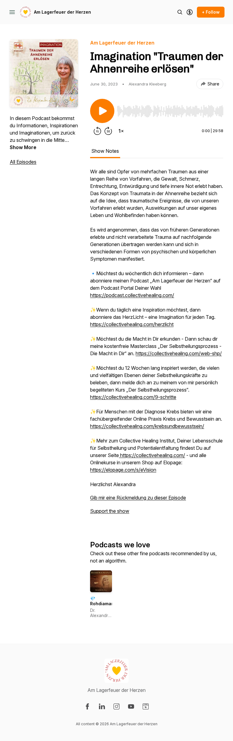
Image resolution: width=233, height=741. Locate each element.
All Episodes (23, 162)
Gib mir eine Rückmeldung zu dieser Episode (138, 498)
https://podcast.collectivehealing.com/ (132, 295)
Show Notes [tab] (105, 151)
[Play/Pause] (102, 111)
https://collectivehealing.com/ (152, 455)
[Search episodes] (179, 12)
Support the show (109, 511)
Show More (23, 147)
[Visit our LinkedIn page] (102, 706)
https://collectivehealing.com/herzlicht (132, 324)
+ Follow (211, 12)
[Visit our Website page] (146, 706)
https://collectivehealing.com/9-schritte (133, 397)
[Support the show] (189, 12)
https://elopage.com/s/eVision (123, 470)
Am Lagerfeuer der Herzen (62, 12)
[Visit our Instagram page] (116, 706)
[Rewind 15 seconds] (97, 131)
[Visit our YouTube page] (131, 706)
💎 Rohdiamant (103, 601)
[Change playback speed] (121, 131)
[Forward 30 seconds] (108, 131)
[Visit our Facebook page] (87, 706)
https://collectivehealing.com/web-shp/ (179, 353)
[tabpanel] (156, 344)
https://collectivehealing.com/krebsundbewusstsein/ (147, 426)
